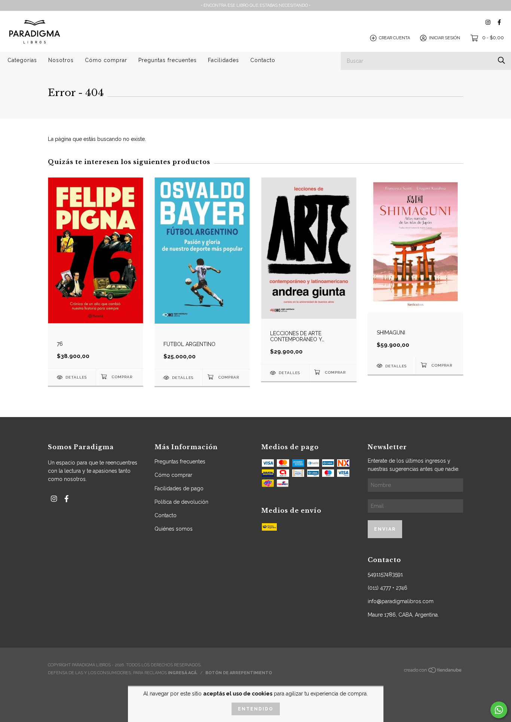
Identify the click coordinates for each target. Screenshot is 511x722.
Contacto (262, 60)
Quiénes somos (173, 529)
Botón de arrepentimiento (238, 672)
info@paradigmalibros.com (401, 601)
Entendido (255, 709)
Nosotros (61, 60)
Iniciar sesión (444, 38)
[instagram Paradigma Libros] (488, 22)
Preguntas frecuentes (167, 60)
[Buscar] (501, 60)
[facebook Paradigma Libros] (499, 22)
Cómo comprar (106, 60)
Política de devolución (181, 502)
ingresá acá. (183, 672)
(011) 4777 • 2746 (387, 588)
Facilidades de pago (179, 488)
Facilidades (223, 60)
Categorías (22, 60)
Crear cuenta (394, 38)
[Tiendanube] (433, 672)
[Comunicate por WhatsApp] (498, 709)
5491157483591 (385, 574)
